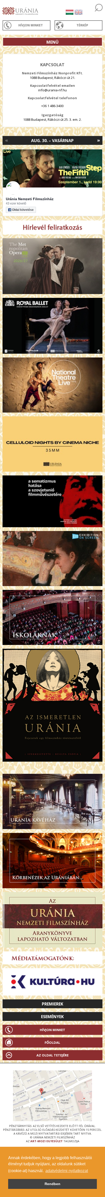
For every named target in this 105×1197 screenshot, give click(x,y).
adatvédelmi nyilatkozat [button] (66, 1171)
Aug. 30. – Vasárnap (52, 140)
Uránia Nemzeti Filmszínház (30, 199)
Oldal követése (23, 210)
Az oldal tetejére (52, 1055)
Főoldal (52, 1042)
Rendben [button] (52, 1184)
